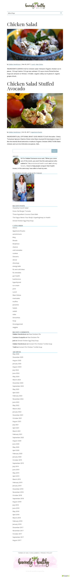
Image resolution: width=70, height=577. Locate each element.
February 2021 (17, 434)
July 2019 (16, 466)
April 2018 (16, 515)
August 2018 (17, 502)
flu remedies (17, 273)
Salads (15, 308)
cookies (15, 253)
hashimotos (17, 279)
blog (14, 237)
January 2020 (17, 457)
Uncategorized (18, 324)
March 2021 (17, 431)
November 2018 (18, 492)
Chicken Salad (22, 24)
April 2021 (16, 428)
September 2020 (18, 437)
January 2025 (17, 364)
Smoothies (16, 318)
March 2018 (17, 518)
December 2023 (18, 383)
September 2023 (18, 386)
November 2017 (18, 531)
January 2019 (17, 486)
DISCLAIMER (34, 553)
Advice (15, 228)
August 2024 (17, 367)
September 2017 (18, 537)
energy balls (17, 266)
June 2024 (16, 373)
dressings (16, 263)
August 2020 (17, 441)
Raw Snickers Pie (35, 334)
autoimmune (17, 234)
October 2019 (17, 460)
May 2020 (16, 447)
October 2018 (17, 495)
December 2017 (18, 527)
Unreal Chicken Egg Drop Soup (23, 221)
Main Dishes (39, 64)
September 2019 (18, 463)
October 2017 (17, 534)
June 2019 (16, 470)
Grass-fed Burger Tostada (22, 211)
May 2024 (16, 377)
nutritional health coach (40, 163)
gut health (16, 276)
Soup (14, 321)
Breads (15, 241)
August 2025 (17, 360)
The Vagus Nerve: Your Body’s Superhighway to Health (31, 218)
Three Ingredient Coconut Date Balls (25, 214)
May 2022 (16, 405)
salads (15, 311)
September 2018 (18, 499)
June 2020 (16, 444)
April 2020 (16, 450)
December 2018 (18, 489)
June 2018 (16, 508)
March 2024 (17, 380)
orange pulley (40, 571)
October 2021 (17, 418)
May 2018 (16, 511)
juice (14, 289)
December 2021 (18, 415)
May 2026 (16, 354)
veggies (15, 327)
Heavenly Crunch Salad (20, 208)
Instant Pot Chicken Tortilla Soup (40, 344)
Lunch (33, 64)
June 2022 (16, 402)
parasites (16, 305)
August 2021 (17, 421)
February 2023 (17, 396)
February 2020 (17, 454)
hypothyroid (17, 282)
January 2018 (17, 524)
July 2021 (16, 425)
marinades (16, 298)
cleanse (15, 247)
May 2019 (16, 473)
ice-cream (16, 285)
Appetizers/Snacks (36, 132)
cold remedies (17, 250)
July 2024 (16, 370)
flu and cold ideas (19, 269)
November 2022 (18, 399)
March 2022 (17, 409)
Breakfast (16, 244)
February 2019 (17, 482)
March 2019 (17, 479)
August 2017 (17, 540)
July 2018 (16, 505)
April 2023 (16, 393)
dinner (15, 260)
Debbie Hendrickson (15, 64)
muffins (15, 302)
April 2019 (16, 476)
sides (14, 314)
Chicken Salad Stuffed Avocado (30, 86)
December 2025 (18, 357)
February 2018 (17, 521)
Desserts (16, 257)
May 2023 (16, 389)
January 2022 (17, 412)
